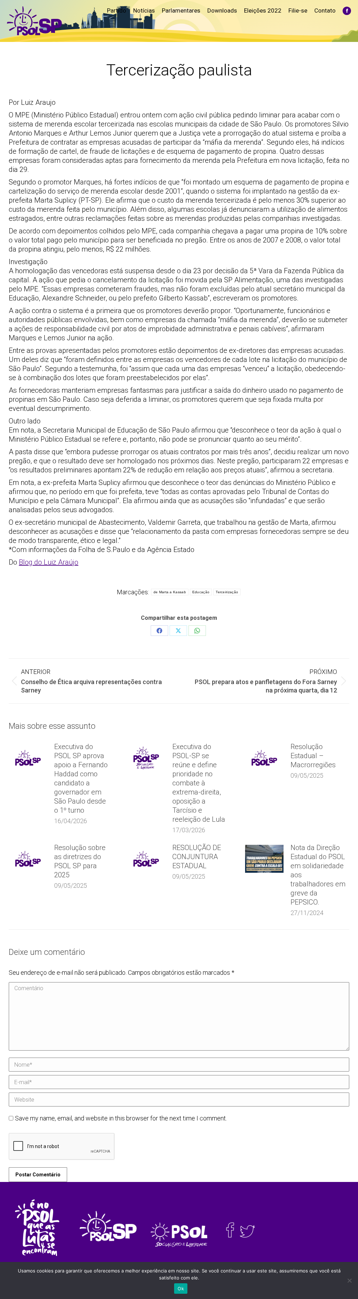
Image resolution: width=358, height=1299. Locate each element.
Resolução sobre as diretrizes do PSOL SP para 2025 (80, 861)
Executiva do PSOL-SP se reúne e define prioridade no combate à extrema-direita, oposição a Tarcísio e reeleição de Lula (198, 782)
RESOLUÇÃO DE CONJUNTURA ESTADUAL (196, 856)
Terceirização (227, 592)
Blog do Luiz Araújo (48, 562)
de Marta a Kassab (169, 592)
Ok (181, 1288)
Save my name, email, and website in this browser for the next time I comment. (121, 1118)
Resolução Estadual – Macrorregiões (313, 755)
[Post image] (28, 758)
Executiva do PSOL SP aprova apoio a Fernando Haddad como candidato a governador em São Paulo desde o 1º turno (81, 778)
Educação (200, 592)
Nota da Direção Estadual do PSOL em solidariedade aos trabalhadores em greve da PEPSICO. (318, 874)
